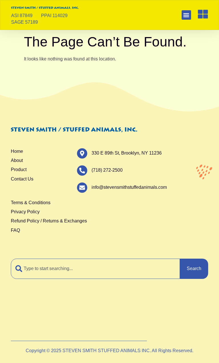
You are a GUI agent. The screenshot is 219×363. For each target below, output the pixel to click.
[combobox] (95, 269)
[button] (186, 15)
